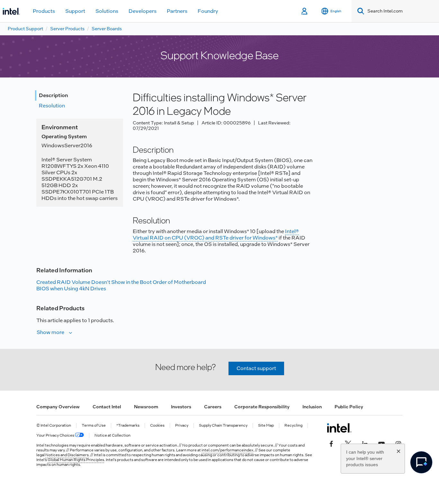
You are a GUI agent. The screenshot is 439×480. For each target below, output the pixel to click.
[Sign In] (305, 11)
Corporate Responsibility (262, 407)
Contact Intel (107, 407)
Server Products (67, 29)
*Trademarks (127, 425)
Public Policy (349, 407)
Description (53, 95)
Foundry (208, 11)
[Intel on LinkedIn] (364, 443)
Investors (181, 407)
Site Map (266, 425)
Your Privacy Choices (55, 435)
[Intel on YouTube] (381, 443)
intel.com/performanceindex (227, 450)
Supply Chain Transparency (223, 425)
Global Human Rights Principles (76, 459)
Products (44, 11)
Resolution (52, 105)
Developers (143, 11)
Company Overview (58, 407)
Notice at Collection (112, 435)
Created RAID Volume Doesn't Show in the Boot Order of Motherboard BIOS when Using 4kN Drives (121, 285)
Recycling (293, 425)
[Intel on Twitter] (348, 443)
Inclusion (312, 407)
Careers (212, 407)
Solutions (106, 11)
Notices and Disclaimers (67, 454)
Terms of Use (94, 425)
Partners (177, 11)
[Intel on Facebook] (331, 443)
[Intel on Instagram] (398, 443)
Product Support (25, 29)
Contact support (256, 368)
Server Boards (107, 29)
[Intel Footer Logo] (339, 428)
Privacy (181, 425)
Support (75, 11)
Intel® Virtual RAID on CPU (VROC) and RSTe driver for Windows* (216, 234)
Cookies (157, 425)
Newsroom (146, 407)
